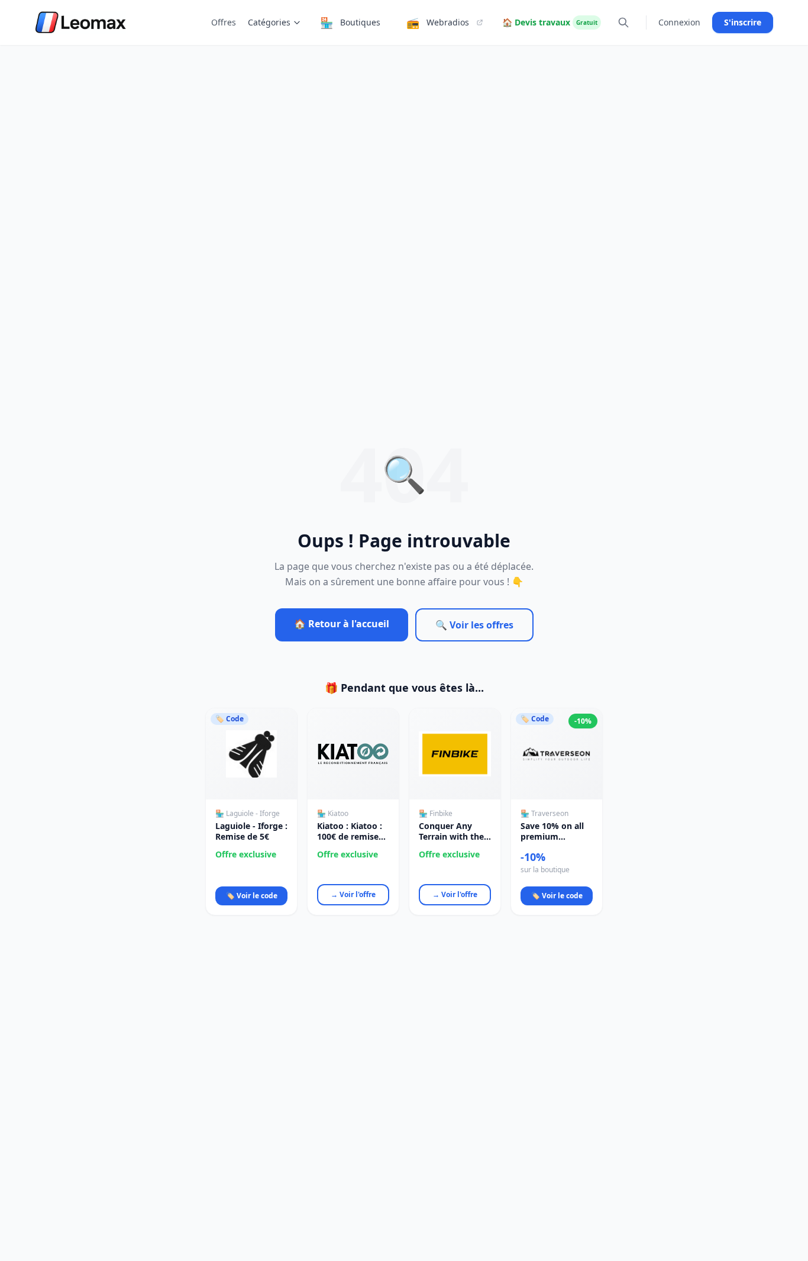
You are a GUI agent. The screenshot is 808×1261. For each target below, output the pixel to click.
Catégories (269, 22)
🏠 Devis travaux (549, 22)
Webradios (437, 22)
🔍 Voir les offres (474, 624)
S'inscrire (742, 22)
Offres (223, 22)
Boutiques (350, 22)
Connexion (679, 22)
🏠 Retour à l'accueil (341, 623)
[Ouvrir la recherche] (623, 22)
